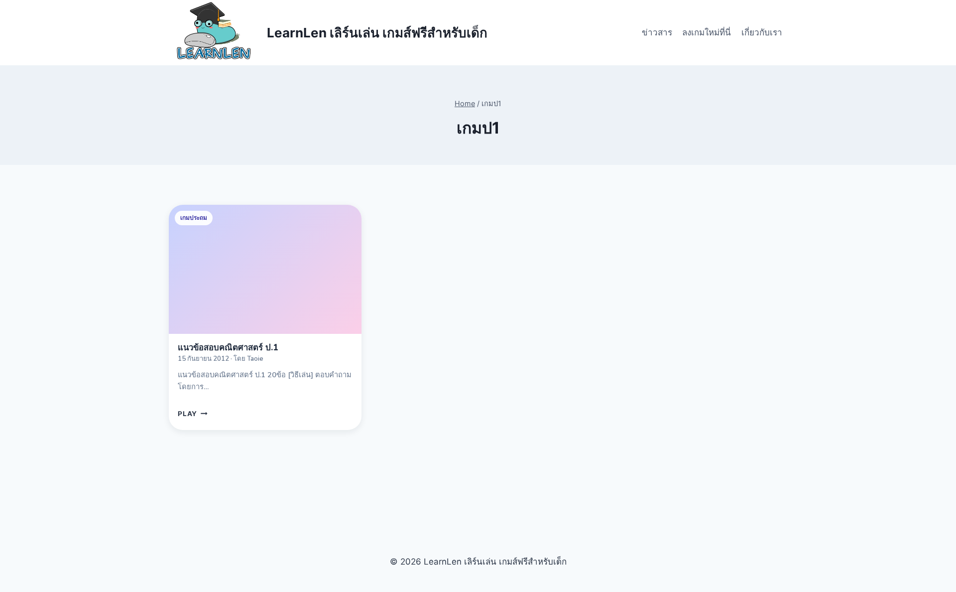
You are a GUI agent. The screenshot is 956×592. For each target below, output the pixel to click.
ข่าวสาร (657, 32)
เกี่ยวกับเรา (761, 32)
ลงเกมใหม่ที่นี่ (706, 32)
